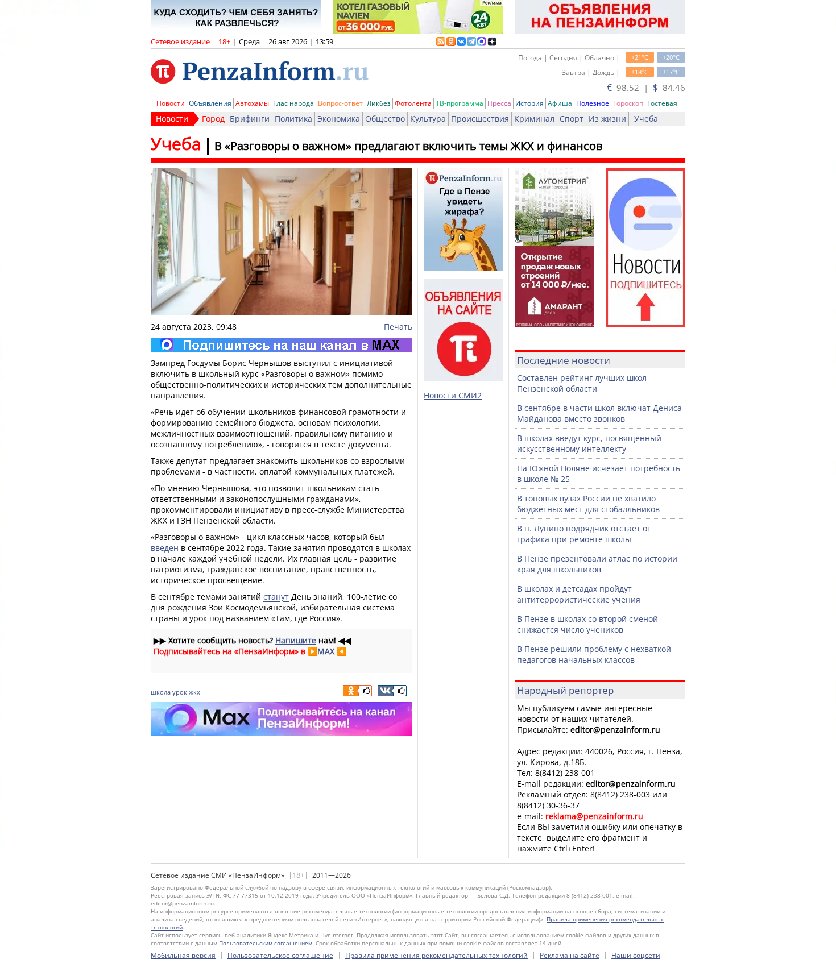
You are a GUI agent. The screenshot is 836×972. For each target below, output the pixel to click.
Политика (293, 118)
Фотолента (413, 103)
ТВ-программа (459, 103)
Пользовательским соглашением (265, 943)
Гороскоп (628, 103)
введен (165, 547)
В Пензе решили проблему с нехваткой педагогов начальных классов (594, 654)
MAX (325, 651)
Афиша (560, 103)
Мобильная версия (183, 955)
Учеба (646, 118)
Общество (385, 118)
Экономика (338, 118)
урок (179, 692)
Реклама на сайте (569, 955)
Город (213, 118)
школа (161, 692)
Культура (428, 118)
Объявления (210, 103)
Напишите (295, 640)
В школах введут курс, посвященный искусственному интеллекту (589, 443)
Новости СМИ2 (453, 395)
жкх (194, 692)
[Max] (281, 345)
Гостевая (662, 103)
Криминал (534, 118)
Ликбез (379, 103)
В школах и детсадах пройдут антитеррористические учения (578, 594)
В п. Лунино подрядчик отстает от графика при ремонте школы (584, 534)
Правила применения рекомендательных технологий (436, 955)
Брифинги (250, 118)
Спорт (571, 118)
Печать (398, 326)
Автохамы (252, 103)
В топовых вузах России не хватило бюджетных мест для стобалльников (588, 503)
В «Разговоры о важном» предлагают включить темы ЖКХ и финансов (408, 145)
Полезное (592, 103)
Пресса (499, 103)
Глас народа (293, 103)
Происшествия (480, 118)
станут (276, 596)
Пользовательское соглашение (280, 955)
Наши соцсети (635, 955)
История (529, 103)
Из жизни (607, 118)
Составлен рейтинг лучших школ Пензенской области (582, 383)
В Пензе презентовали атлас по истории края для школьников (597, 564)
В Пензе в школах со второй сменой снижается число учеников (587, 624)
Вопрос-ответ (340, 103)
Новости (170, 103)
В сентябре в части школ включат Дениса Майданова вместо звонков (599, 413)
